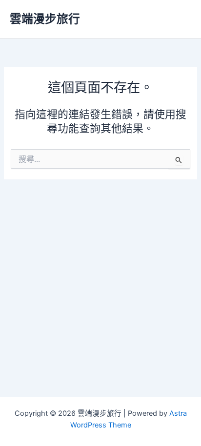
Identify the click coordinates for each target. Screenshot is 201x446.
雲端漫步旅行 (45, 19)
